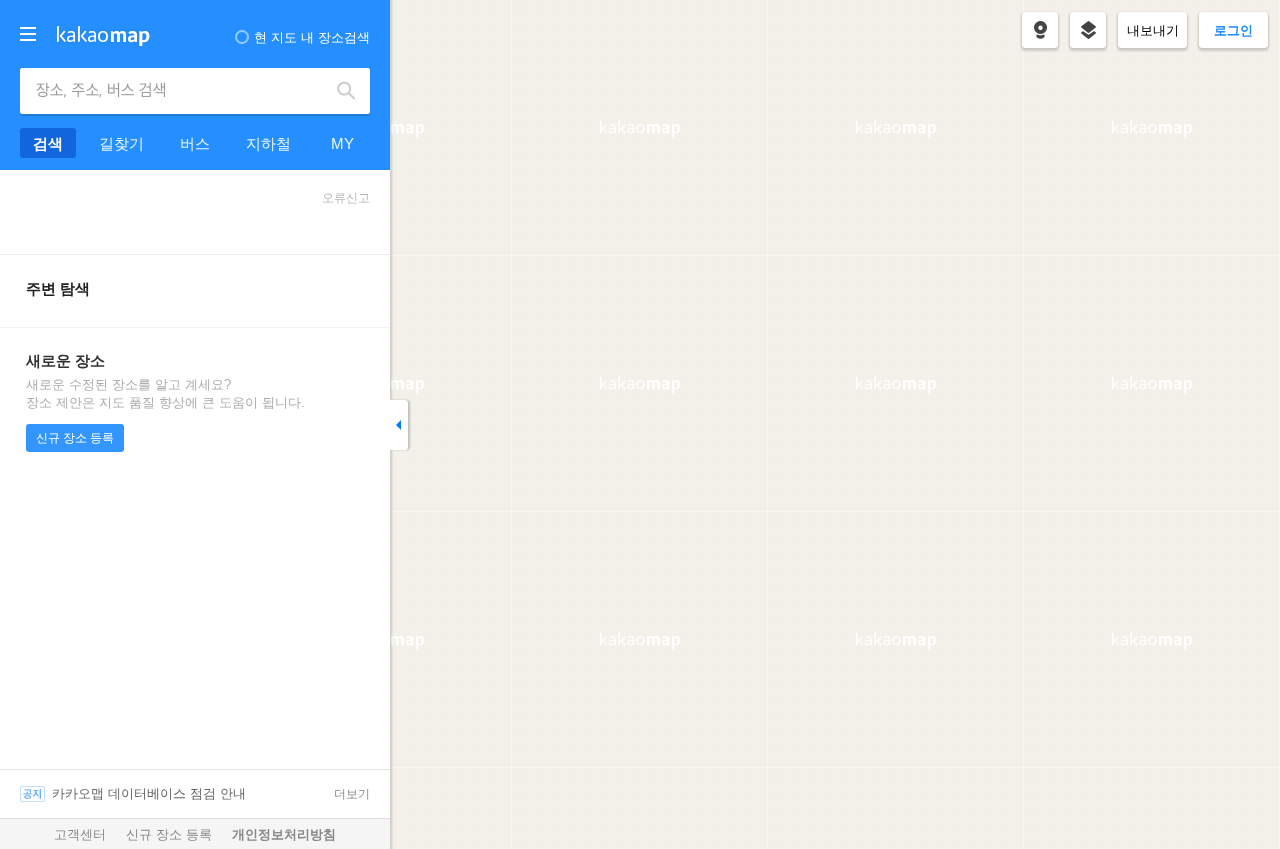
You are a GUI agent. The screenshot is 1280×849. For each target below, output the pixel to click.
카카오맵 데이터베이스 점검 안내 (149, 793)
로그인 (1233, 30)
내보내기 (1153, 30)
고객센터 (80, 834)
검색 (347, 91)
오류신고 (346, 198)
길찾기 (121, 143)
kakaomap (103, 36)
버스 (195, 143)
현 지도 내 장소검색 (312, 37)
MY (342, 143)
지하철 (268, 143)
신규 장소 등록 (75, 438)
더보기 (352, 794)
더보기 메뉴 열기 (28, 34)
